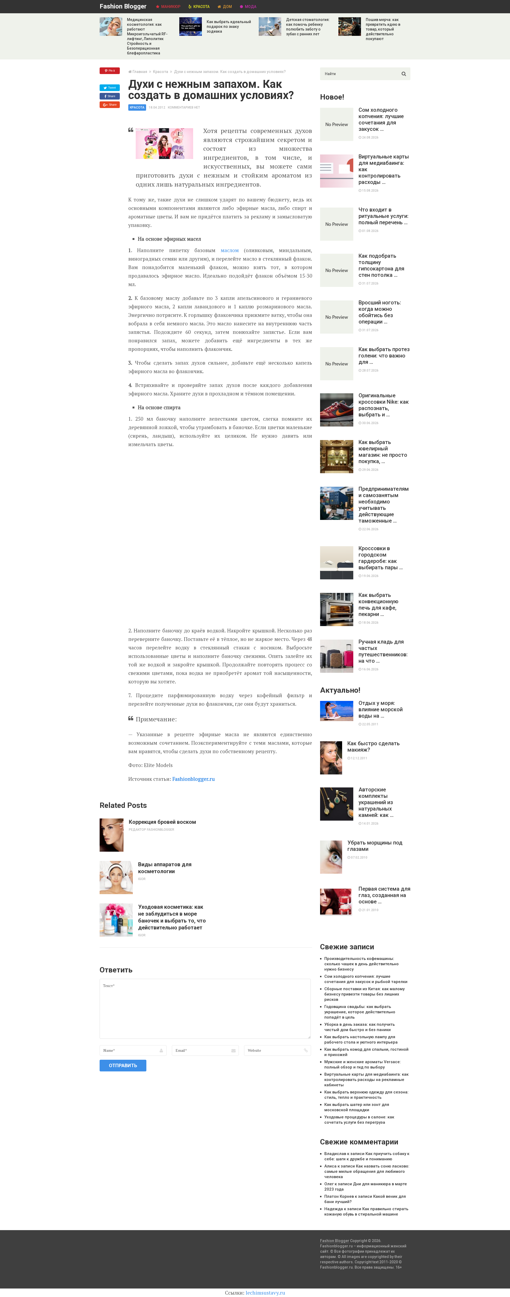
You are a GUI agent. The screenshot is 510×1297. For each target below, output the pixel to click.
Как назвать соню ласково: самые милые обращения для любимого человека (366, 1171)
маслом (232, 250)
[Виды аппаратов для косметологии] (116, 877)
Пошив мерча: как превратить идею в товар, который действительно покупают (383, 29)
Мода (250, 7)
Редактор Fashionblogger (151, 829)
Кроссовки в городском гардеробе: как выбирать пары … (381, 558)
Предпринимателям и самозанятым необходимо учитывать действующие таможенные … (384, 505)
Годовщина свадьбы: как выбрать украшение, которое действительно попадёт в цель (359, 1012)
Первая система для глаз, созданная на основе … (384, 895)
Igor (142, 879)
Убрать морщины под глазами (374, 845)
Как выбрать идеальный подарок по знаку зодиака (229, 26)
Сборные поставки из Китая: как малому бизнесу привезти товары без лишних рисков (364, 994)
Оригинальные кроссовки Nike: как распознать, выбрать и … (384, 405)
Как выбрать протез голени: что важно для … (384, 355)
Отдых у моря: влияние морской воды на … (381, 709)
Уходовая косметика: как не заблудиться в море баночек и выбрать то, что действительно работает (172, 917)
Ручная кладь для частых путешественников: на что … (383, 651)
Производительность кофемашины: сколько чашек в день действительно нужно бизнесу (361, 964)
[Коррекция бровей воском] (112, 835)
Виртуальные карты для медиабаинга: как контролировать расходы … (384, 169)
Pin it (111, 70)
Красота (201, 7)
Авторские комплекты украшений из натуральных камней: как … (376, 802)
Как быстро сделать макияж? (373, 746)
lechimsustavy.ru (265, 1292)
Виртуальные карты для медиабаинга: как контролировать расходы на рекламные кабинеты (366, 1079)
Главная (140, 72)
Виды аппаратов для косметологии (165, 867)
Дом (227, 7)
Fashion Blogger (123, 6)
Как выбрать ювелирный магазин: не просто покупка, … (383, 451)
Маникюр (170, 7)
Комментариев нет (184, 107)
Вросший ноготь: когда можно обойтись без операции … (380, 312)
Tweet (111, 87)
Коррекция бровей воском (162, 822)
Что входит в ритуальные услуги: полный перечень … (384, 216)
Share (111, 96)
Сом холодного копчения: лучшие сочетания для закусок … (381, 119)
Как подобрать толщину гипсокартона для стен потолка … (381, 265)
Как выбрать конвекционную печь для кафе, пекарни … (378, 604)
